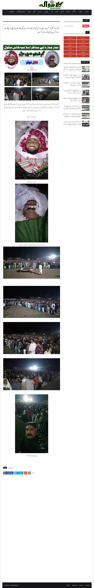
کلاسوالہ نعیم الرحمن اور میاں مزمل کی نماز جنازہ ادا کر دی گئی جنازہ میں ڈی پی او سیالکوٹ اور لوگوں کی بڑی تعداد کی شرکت (72, 124)
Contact (88, 585)
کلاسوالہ (83, 55)
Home (4, 24)
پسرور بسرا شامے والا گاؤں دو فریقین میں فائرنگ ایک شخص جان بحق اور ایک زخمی (72, 76)
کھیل (70, 55)
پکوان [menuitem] (56, 12)
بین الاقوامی (70, 38)
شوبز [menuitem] (52, 12)
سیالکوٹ (70, 45)
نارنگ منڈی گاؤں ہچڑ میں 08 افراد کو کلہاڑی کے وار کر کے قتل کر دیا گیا (72, 99)
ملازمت (70, 48)
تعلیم (83, 41)
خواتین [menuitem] (62, 12)
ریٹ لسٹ (83, 45)
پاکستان (83, 52)
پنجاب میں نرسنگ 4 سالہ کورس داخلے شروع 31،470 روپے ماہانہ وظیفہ (72, 84)
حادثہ (70, 41)
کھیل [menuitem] (34, 12)
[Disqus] (31, 502)
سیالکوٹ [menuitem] (46, 12)
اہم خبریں (9, 24)
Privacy (81, 585)
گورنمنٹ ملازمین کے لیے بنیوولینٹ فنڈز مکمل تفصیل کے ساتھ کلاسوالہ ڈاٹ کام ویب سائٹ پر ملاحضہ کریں (72, 108)
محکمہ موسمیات (83, 48)
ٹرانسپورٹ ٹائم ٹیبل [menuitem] (21, 12)
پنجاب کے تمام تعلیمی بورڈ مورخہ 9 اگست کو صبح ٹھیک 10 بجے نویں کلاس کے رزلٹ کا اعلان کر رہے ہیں (72, 116)
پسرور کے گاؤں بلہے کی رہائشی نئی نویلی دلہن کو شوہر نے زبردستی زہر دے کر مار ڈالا (72, 91)
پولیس (70, 52)
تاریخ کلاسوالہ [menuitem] (11, 12)
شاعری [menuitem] (68, 12)
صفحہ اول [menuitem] (86, 12)
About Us (74, 585)
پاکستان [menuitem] (80, 12)
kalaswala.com (14, 585)
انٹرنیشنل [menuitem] (74, 12)
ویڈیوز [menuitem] (29, 12)
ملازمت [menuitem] (40, 12)
